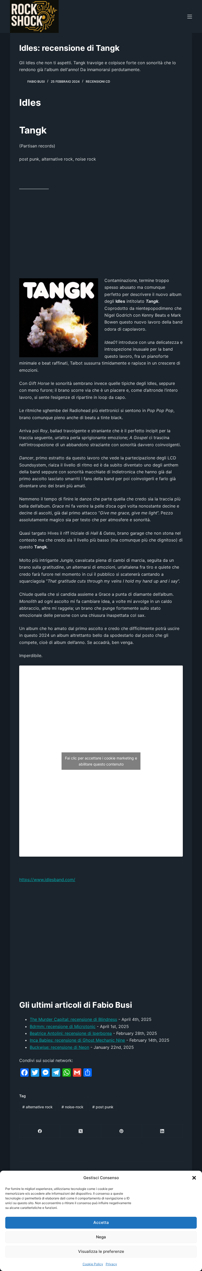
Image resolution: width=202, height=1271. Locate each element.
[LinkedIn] (162, 1131)
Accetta (101, 1222)
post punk (102, 1107)
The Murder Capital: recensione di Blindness (73, 1019)
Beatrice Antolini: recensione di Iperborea (71, 1033)
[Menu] (189, 16)
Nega (101, 1236)
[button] (194, 1177)
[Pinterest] (121, 1131)
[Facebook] (39, 1131)
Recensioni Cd (98, 81)
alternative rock (37, 1107)
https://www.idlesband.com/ (47, 879)
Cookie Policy (93, 1264)
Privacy (111, 1264)
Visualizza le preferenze (101, 1251)
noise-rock (72, 1107)
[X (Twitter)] (80, 1131)
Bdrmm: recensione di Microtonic (62, 1026)
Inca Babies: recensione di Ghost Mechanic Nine (77, 1040)
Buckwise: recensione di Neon (59, 1047)
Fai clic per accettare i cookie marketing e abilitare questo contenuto (101, 761)
